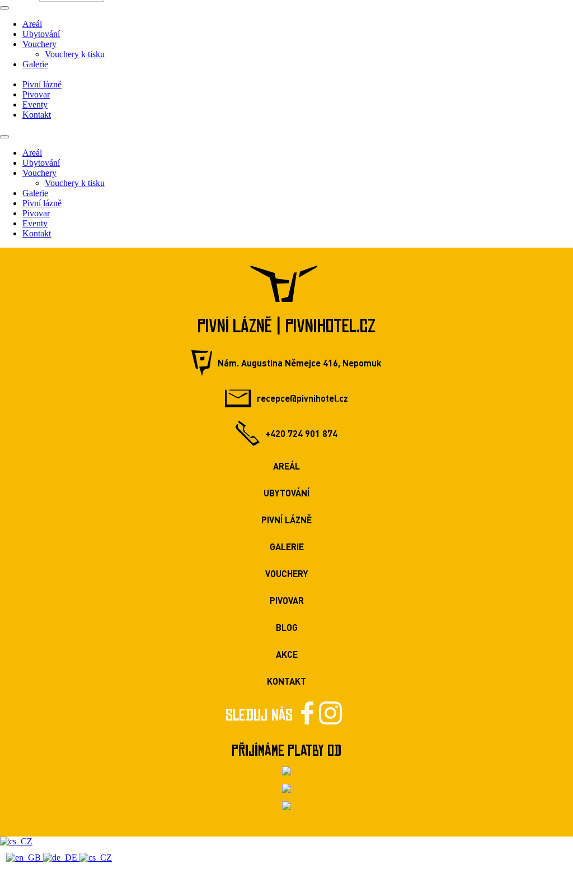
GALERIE (287, 546)
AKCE (287, 654)
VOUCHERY (286, 573)
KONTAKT (286, 681)
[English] (24, 857)
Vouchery (39, 44)
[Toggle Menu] (4, 8)
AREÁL (286, 466)
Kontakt (36, 114)
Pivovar (36, 94)
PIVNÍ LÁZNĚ (286, 520)
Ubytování (41, 34)
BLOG (287, 627)
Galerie (35, 64)
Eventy (35, 104)
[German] (61, 857)
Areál (32, 24)
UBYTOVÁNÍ (286, 493)
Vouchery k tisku (75, 54)
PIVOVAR (287, 600)
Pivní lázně (42, 84)
